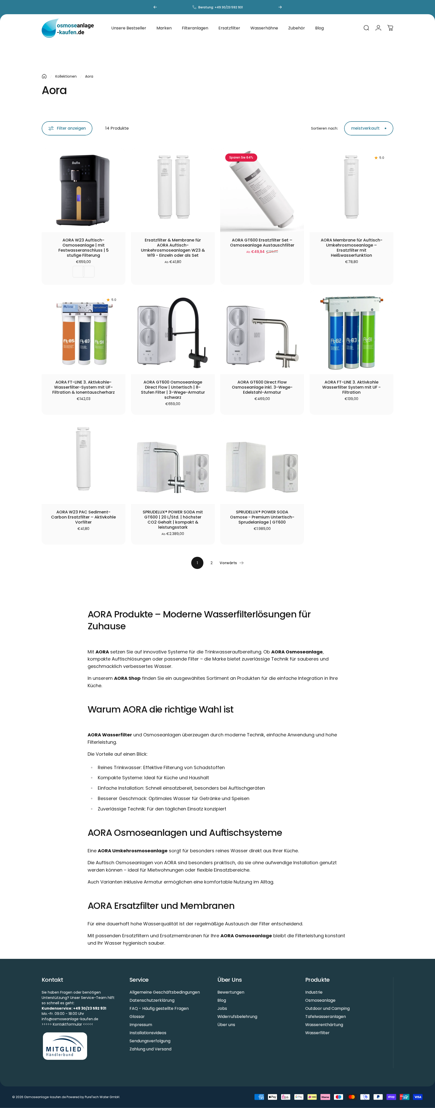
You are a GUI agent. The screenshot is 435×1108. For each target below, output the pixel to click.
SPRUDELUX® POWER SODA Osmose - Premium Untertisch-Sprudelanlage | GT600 (262, 517)
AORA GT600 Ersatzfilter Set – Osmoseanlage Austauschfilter (262, 243)
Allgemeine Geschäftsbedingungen (165, 992)
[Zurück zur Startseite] (44, 76)
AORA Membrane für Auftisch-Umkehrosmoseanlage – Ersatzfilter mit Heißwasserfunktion (351, 248)
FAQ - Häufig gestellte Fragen (159, 1008)
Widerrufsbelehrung (237, 1016)
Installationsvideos (148, 1032)
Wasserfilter (317, 1032)
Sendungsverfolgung (150, 1041)
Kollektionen (66, 76)
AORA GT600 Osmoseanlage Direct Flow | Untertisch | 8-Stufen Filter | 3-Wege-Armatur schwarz (173, 390)
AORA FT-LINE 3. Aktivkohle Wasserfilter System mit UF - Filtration (351, 387)
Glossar (137, 1016)
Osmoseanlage (320, 1000)
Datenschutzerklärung (152, 1000)
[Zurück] (155, 7)
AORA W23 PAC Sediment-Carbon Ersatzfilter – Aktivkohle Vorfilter (83, 517)
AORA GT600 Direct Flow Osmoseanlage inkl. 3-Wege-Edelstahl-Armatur (262, 387)
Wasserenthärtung (324, 1024)
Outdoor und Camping (327, 1008)
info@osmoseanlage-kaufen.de (70, 1019)
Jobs (222, 1008)
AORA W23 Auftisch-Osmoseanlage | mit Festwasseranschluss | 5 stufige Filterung (83, 248)
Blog (221, 1000)
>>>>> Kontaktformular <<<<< (67, 1024)
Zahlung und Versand (150, 1049)
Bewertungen (230, 992)
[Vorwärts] (280, 7)
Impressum (141, 1024)
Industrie (314, 992)
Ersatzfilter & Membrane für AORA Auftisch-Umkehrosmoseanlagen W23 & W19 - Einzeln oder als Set (173, 248)
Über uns (226, 1024)
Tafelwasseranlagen (325, 1016)
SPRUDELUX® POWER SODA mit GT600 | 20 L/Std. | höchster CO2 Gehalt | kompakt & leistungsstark (173, 520)
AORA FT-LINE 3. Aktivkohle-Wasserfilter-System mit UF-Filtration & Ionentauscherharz (83, 387)
